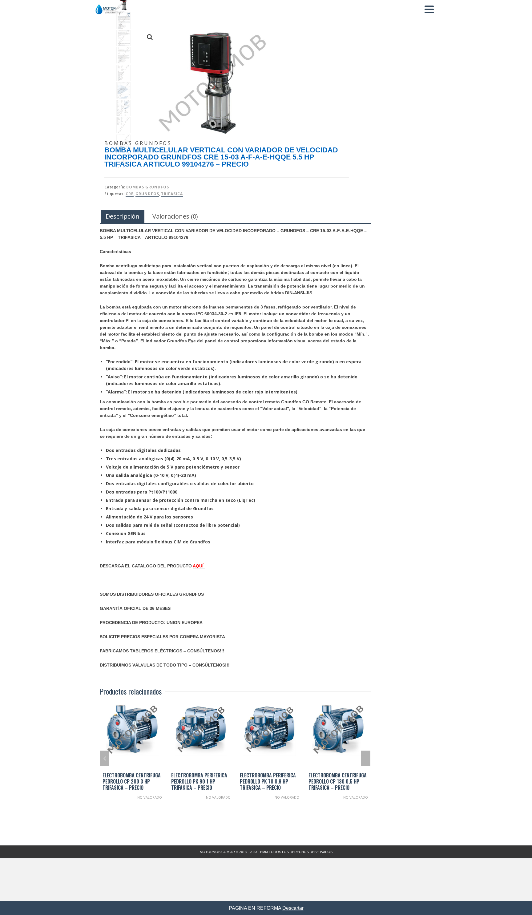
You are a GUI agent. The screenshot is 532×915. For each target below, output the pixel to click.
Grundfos (147, 193)
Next (365, 758)
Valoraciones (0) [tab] (175, 216)
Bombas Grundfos (147, 187)
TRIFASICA (172, 193)
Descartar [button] (293, 908)
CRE (130, 193)
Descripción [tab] (122, 216)
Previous (104, 758)
